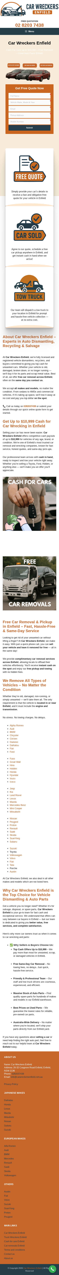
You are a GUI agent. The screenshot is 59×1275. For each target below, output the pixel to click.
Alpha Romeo (16, 725)
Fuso (12, 758)
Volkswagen (16, 855)
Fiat (12, 748)
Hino (12, 765)
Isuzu (12, 778)
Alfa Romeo (10, 1146)
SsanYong (15, 838)
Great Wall (15, 762)
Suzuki (13, 848)
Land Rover (16, 795)
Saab (12, 831)
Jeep (12, 788)
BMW (12, 732)
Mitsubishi (15, 811)
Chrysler (14, 735)
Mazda (13, 802)
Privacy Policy (11, 1084)
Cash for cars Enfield (14, 1241)
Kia (11, 792)
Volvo (12, 858)
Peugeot (14, 822)
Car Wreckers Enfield (14, 1233)
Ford (12, 752)
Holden (13, 768)
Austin (13, 871)
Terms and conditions (14, 1250)
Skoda (13, 835)
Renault (14, 828)
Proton (13, 825)
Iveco (12, 781)
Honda (13, 772)
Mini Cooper (16, 808)
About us (8, 1258)
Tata (12, 865)
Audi (12, 729)
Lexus (13, 798)
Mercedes (9, 1158)
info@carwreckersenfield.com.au (27, 1077)
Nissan (13, 818)
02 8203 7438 (29, 25)
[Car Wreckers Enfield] (29, 8)
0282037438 (18, 1074)
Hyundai (14, 775)
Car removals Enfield (14, 1246)
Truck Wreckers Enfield (15, 1237)
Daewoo (14, 742)
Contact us (9, 1254)
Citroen (13, 738)
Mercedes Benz (18, 805)
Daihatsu (14, 745)
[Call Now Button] (52, 1269)
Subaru (13, 841)
